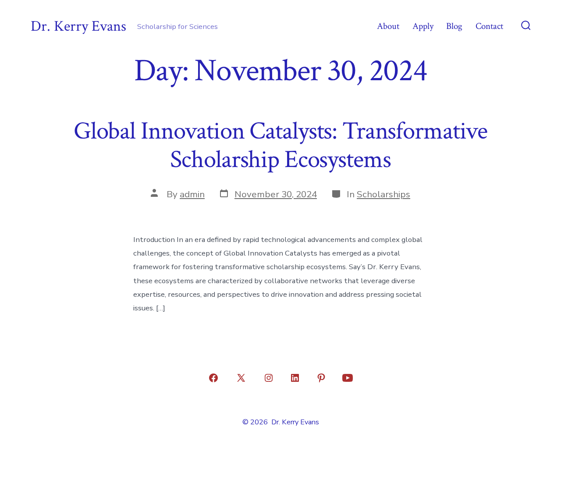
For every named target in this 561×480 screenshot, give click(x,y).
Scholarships (383, 194)
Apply (422, 26)
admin (192, 194)
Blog (454, 26)
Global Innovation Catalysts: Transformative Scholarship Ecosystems (280, 145)
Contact (489, 26)
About (388, 26)
